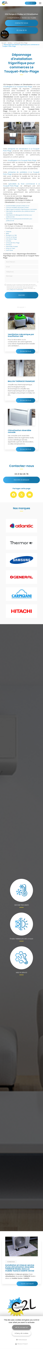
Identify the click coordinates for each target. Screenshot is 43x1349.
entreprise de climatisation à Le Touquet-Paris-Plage (21, 150)
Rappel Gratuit (30, 3)
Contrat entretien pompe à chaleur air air (17, 206)
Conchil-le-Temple (11, 237)
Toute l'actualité (27, 1284)
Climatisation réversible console (19, 431)
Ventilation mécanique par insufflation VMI (21, 335)
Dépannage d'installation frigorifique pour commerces (21, 209)
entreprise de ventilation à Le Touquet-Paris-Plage (21, 173)
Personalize (22, 1340)
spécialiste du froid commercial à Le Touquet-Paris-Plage (21, 185)
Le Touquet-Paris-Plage (20, 43)
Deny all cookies (22, 1333)
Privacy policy (22, 1344)
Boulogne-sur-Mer (11, 235)
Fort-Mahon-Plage (11, 239)
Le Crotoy (8, 241)
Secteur (10, 43)
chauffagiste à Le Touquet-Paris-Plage (17, 87)
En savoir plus (25, 351)
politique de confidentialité (16, 289)
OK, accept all (22, 1327)
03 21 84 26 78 (21, 30)
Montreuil (9, 244)
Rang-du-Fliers (10, 248)
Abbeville (8, 231)
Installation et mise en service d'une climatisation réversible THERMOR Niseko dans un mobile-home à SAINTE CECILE (19, 1268)
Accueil (4, 43)
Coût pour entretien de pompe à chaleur (17, 207)
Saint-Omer (9, 250)
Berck (7, 233)
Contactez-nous (21, 23)
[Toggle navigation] (40, 3)
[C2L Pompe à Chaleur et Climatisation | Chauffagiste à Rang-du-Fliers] (5, 3)
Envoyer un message (21, 480)
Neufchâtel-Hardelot (12, 246)
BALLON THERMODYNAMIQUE (21, 381)
